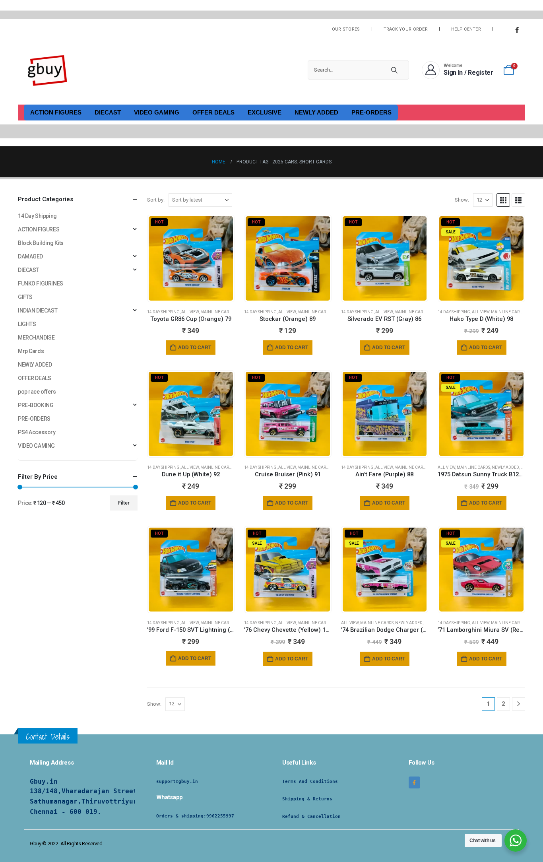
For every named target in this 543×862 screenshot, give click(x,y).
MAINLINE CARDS (217, 312)
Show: (462, 200)
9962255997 (220, 816)
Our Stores (346, 29)
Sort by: (156, 200)
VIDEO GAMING (156, 112)
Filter (124, 503)
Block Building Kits (41, 243)
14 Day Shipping (163, 312)
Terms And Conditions (310, 781)
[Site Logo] (48, 70)
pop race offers (37, 391)
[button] (503, 200)
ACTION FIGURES (55, 112)
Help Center (466, 29)
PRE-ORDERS (371, 112)
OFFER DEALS (213, 112)
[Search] (394, 70)
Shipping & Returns (307, 799)
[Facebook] (517, 30)
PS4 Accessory (37, 432)
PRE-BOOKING (35, 405)
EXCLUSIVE (264, 112)
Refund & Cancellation (311, 816)
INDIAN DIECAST (37, 310)
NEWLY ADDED (316, 112)
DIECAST (108, 112)
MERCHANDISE (36, 337)
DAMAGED (30, 256)
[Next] (518, 704)
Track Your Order (406, 29)
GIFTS (25, 297)
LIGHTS (27, 324)
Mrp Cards (31, 351)
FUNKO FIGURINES (40, 283)
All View (190, 312)
